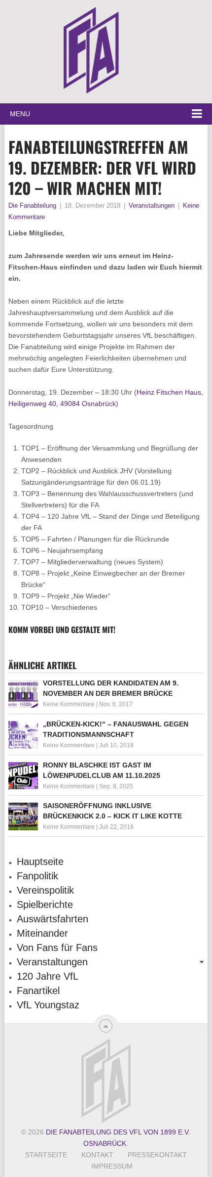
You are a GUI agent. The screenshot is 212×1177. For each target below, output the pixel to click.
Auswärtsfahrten (52, 918)
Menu (20, 114)
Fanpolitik (37, 875)
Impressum (112, 1166)
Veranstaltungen (152, 205)
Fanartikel (38, 990)
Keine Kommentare (69, 704)
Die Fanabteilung (32, 205)
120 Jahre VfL (47, 976)
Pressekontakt (157, 1155)
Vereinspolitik (45, 890)
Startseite (46, 1155)
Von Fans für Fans (57, 947)
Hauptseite (40, 861)
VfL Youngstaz (48, 1004)
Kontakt (97, 1155)
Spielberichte (45, 904)
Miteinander (42, 933)
